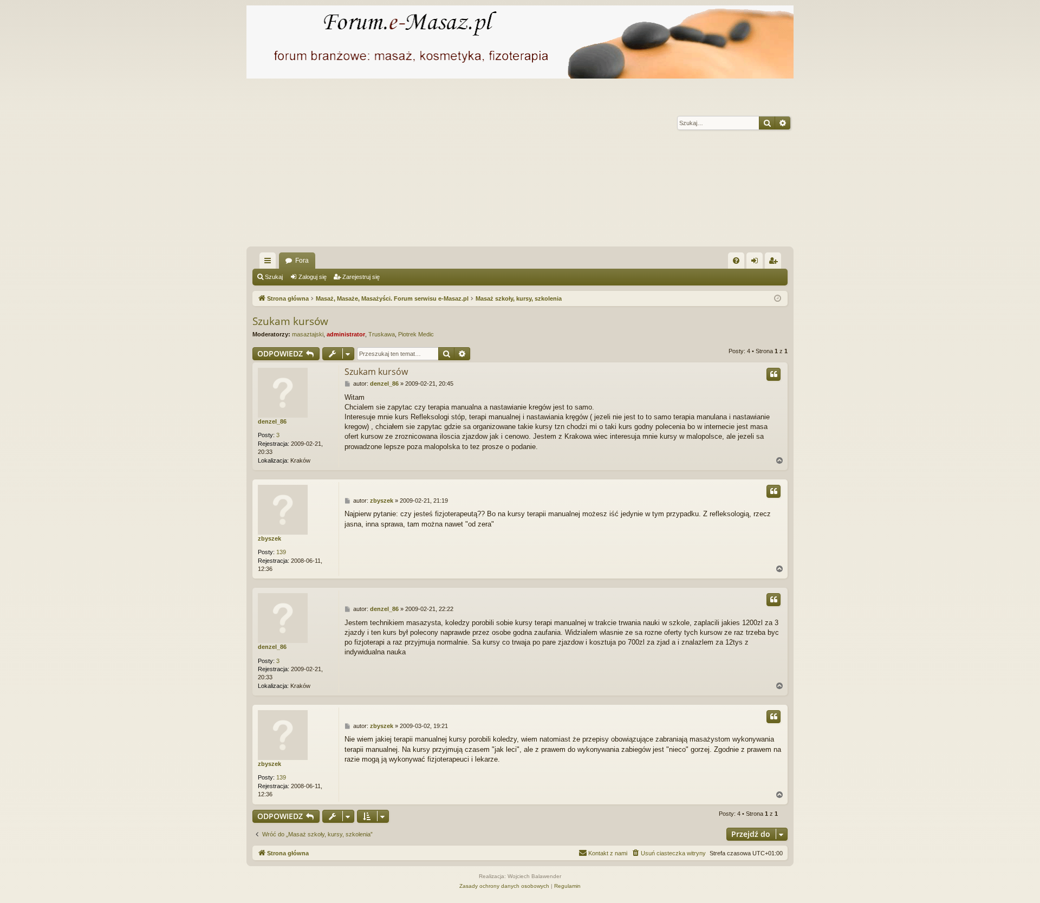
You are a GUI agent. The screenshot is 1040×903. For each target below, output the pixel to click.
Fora (302, 260)
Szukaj (274, 277)
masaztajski (307, 334)
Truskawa (381, 334)
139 (281, 552)
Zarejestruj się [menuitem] (775, 263)
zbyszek (269, 538)
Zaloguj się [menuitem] (757, 263)
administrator (346, 334)
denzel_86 (272, 421)
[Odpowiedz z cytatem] (773, 374)
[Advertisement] (571, 165)
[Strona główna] (520, 42)
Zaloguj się (312, 277)
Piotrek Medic (416, 334)
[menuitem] (736, 260)
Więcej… (270, 263)
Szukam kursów (290, 321)
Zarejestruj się (361, 277)
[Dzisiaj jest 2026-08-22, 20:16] (777, 299)
